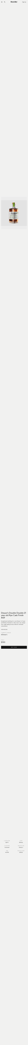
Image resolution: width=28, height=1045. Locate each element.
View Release (4, 629)
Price (2, 640)
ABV (7, 850)
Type (21, 840)
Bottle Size (21, 850)
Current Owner (6, 632)
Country (7, 845)
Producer (21, 845)
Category (7, 840)
